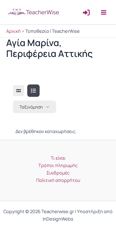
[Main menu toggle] (103, 12)
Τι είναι (58, 158)
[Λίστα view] (33, 90)
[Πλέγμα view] (18, 90)
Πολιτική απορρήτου (58, 180)
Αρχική (13, 31)
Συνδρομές (58, 173)
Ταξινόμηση (31, 107)
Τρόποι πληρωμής (58, 165)
